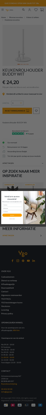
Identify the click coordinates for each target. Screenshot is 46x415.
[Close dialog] (43, 192)
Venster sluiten (12, 218)
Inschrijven (12, 215)
